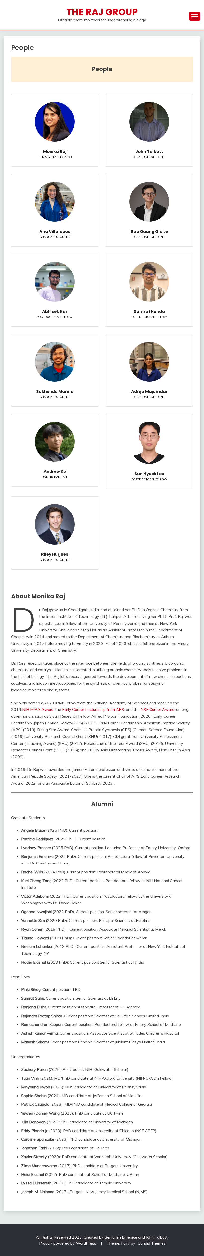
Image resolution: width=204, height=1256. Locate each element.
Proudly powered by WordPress (68, 1243)
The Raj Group (102, 11)
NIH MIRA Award (37, 709)
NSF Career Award (157, 709)
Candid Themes (152, 1243)
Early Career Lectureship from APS (93, 709)
